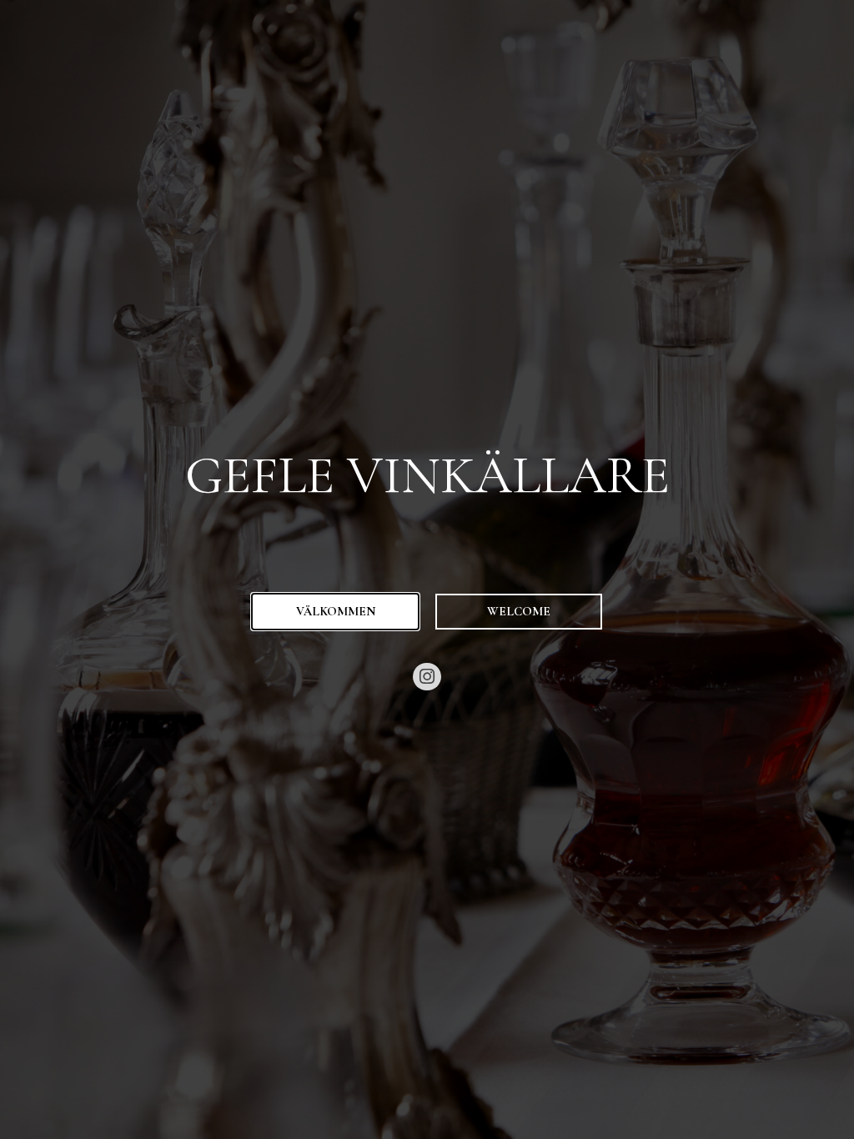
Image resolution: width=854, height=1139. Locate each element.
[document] (427, 569)
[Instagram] (427, 677)
